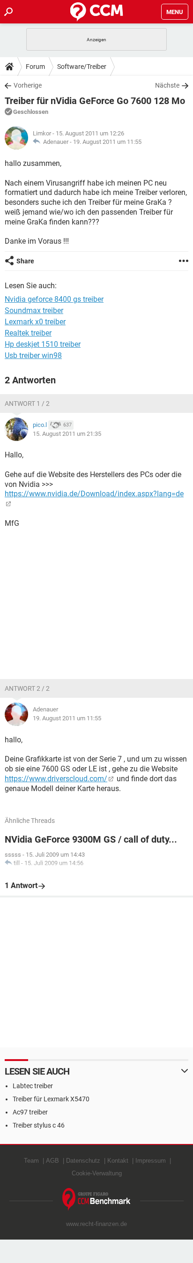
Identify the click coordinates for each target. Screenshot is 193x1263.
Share (25, 261)
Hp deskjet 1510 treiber (43, 344)
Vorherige (28, 85)
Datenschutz (83, 1160)
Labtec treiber (33, 1086)
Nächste (167, 85)
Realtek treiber (28, 333)
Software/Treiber (81, 66)
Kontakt (117, 1160)
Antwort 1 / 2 (27, 403)
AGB (52, 1160)
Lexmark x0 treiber (35, 321)
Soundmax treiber (34, 310)
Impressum (150, 1160)
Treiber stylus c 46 (39, 1125)
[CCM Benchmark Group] (96, 1199)
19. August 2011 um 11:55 (107, 141)
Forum (35, 66)
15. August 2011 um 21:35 (67, 433)
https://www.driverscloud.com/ (56, 778)
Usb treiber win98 (33, 355)
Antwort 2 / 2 (27, 688)
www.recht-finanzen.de (96, 1223)
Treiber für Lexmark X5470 (51, 1099)
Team (31, 1160)
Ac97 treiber (30, 1112)
